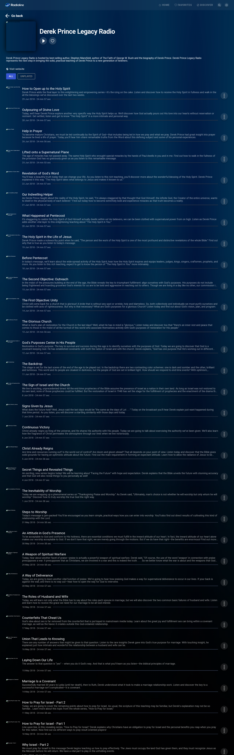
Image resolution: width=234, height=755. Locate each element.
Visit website (16, 69)
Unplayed (26, 76)
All (11, 76)
